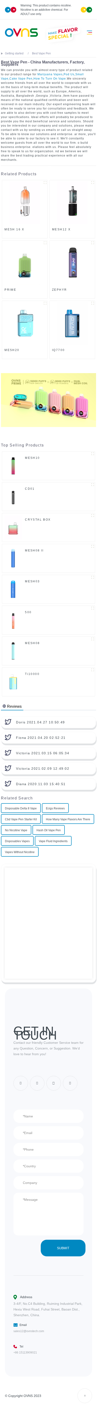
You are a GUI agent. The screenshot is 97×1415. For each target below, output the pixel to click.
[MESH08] (13, 650)
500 (28, 612)
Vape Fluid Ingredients (53, 841)
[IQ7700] (72, 323)
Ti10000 (32, 674)
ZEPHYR (59, 289)
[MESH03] (13, 589)
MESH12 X (61, 229)
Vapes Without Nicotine (20, 852)
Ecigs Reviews (55, 808)
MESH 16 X (14, 229)
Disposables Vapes (17, 841)
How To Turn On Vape (49, 78)
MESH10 (32, 458)
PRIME (10, 289)
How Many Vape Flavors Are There (68, 819)
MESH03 (32, 581)
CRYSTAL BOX (38, 519)
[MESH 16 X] (24, 202)
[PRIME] (24, 263)
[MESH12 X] (72, 202)
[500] (12, 620)
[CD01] (12, 496)
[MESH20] (24, 323)
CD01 (30, 488)
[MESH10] (13, 465)
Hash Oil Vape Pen (48, 830)
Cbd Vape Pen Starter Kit (21, 819)
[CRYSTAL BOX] (12, 527)
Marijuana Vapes (50, 74)
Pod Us (69, 74)
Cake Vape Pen (20, 78)
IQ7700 (58, 350)
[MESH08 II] (13, 558)
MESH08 (32, 643)
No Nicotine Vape (16, 830)
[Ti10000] (13, 681)
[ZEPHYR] (72, 263)
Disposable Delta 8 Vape (21, 808)
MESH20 (12, 350)
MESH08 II (34, 550)
